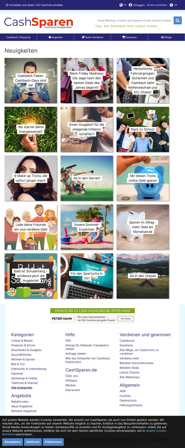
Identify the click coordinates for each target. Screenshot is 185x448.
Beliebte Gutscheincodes (136, 363)
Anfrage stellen (75, 353)
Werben (70, 385)
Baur (106, 26)
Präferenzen (53, 441)
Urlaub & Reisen (22, 340)
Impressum (72, 390)
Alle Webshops (130, 377)
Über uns (71, 376)
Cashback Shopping (18, 37)
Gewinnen (126, 345)
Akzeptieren (12, 441)
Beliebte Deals (129, 367)
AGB (122, 391)
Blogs (168, 37)
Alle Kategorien (21, 387)
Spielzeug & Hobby (24, 378)
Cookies (125, 396)
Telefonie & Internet (24, 383)
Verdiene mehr (129, 358)
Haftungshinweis (131, 405)
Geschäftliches (21, 354)
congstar (140, 26)
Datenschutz (128, 400)
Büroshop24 (118, 26)
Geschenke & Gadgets (26, 350)
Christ (130, 26)
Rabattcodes (20, 401)
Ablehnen (33, 441)
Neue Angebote (22, 406)
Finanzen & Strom (23, 345)
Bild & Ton (18, 364)
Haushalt (17, 373)
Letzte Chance (129, 372)
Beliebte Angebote (23, 411)
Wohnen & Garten (23, 359)
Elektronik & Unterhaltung (28, 369)
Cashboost (127, 340)
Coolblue (152, 26)
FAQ (68, 340)
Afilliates (71, 380)
